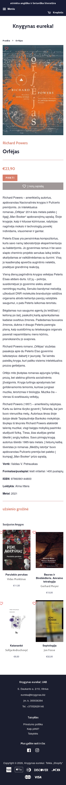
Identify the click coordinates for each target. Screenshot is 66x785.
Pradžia (6, 40)
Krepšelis (57, 12)
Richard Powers (15, 143)
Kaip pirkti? (33, 728)
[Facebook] (29, 751)
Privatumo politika (33, 724)
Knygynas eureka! (33, 26)
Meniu (11, 9)
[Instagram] (37, 751)
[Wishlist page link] (19, 8)
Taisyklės (33, 733)
